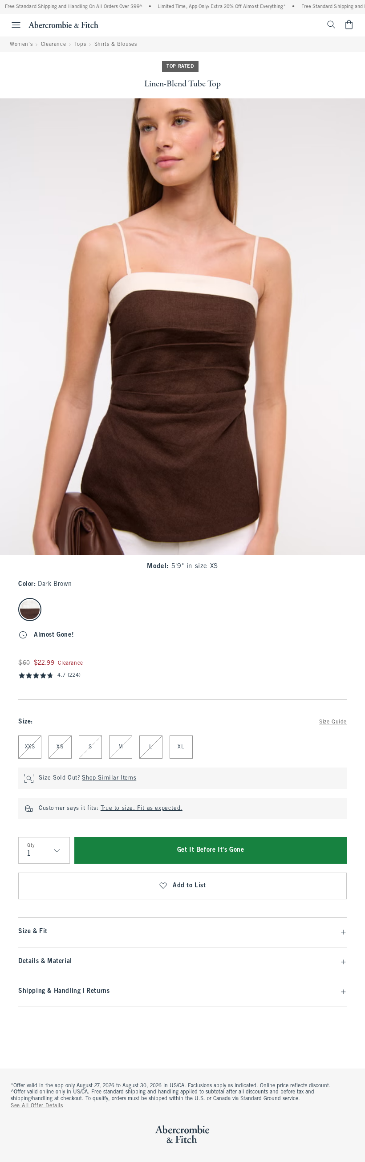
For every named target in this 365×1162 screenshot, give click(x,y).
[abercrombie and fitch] (63, 24)
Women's (21, 44)
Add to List (189, 886)
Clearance (53, 44)
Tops (80, 44)
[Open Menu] (11, 25)
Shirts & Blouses (115, 44)
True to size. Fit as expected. (141, 808)
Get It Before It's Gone (210, 850)
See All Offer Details (37, 1106)
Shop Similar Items (109, 778)
